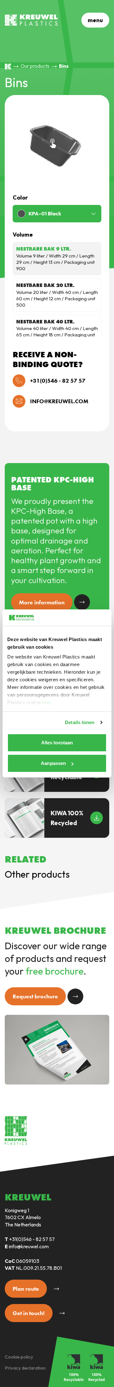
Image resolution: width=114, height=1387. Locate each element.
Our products (35, 65)
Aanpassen (53, 763)
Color (20, 197)
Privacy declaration (25, 1368)
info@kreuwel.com (29, 1246)
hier (47, 702)
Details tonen (79, 722)
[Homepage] (8, 66)
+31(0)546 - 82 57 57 (32, 1239)
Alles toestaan (57, 742)
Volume (23, 234)
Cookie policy (19, 1357)
